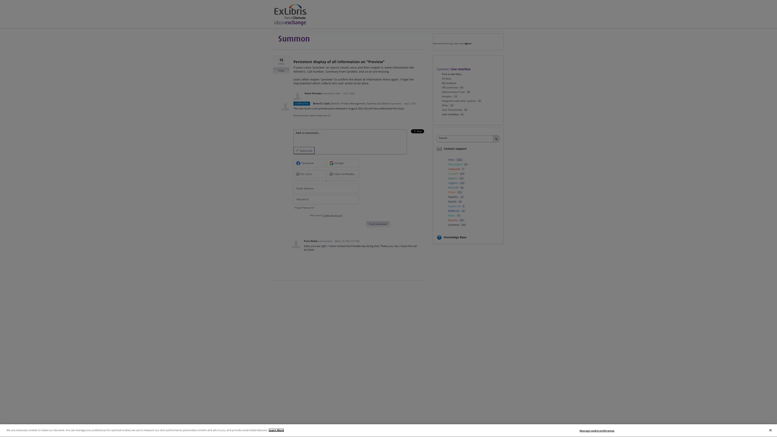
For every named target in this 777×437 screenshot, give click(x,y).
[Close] (770, 430)
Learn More (276, 430)
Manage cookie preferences (597, 431)
